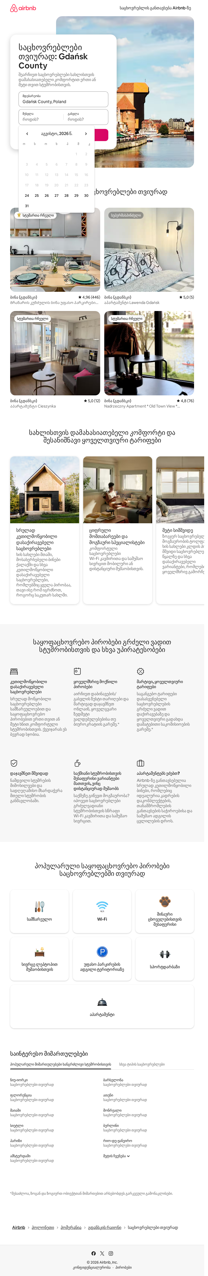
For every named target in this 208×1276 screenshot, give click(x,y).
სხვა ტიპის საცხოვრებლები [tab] (142, 1064)
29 (76, 195)
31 (27, 206)
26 (47, 195)
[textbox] (41, 119)
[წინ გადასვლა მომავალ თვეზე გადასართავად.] (85, 133)
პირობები (123, 1267)
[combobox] (63, 102)
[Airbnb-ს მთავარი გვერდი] (23, 8)
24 (27, 195)
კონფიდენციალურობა (92, 1267)
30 (86, 195)
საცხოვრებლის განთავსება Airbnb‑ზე (155, 8)
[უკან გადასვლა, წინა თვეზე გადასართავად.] (27, 133)
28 (66, 195)
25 (37, 195)
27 (57, 195)
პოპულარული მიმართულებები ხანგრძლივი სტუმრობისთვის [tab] (60, 1064)
